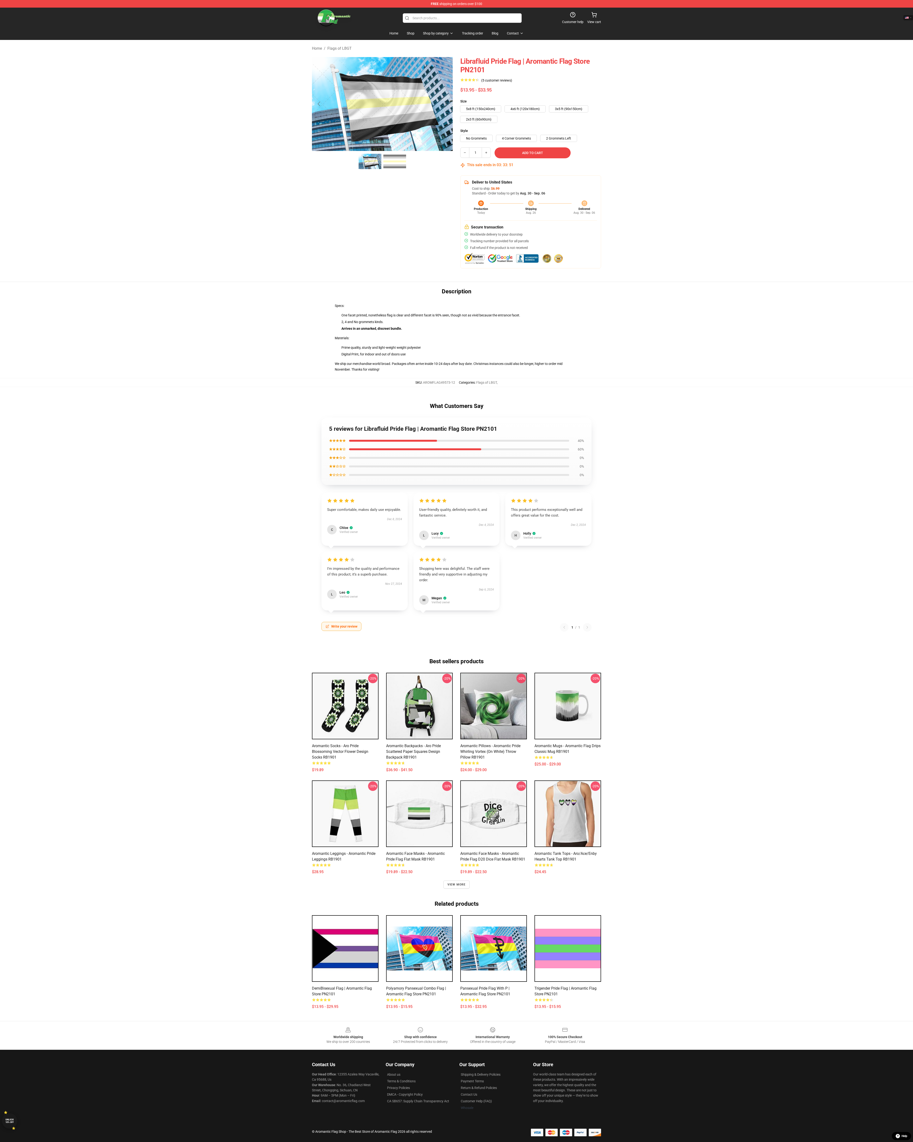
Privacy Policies (398, 1088)
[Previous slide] (319, 104)
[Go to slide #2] (394, 161)
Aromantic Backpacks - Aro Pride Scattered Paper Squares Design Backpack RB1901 (413, 752)
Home (317, 48)
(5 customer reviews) (496, 80)
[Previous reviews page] (564, 627)
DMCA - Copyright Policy (405, 1094)
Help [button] (904, 1136)
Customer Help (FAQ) (476, 1101)
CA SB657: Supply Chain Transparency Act (418, 1101)
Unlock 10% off (9, 1120)
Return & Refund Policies (479, 1088)
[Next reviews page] (587, 627)
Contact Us (469, 1094)
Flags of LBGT (339, 48)
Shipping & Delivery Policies (480, 1074)
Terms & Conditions (401, 1081)
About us (393, 1074)
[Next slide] (445, 104)
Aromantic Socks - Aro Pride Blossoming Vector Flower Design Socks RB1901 (340, 752)
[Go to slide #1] (370, 161)
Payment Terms (472, 1081)
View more (456, 884)
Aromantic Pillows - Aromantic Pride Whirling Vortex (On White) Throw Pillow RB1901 (490, 752)
